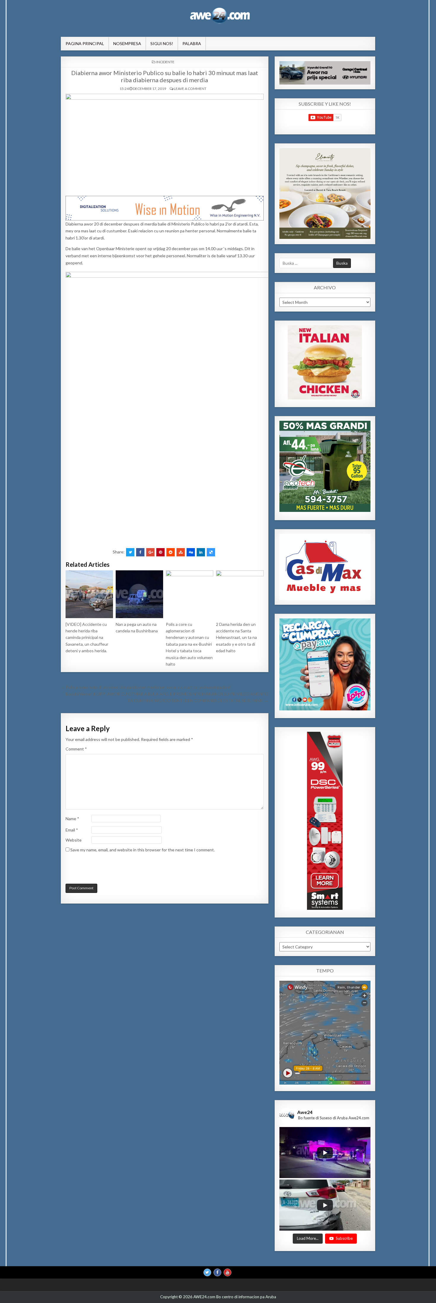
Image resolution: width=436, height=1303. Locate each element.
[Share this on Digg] (191, 552)
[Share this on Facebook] (140, 552)
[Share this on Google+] (150, 552)
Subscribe (344, 1238)
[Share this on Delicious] (211, 552)
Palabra (191, 43)
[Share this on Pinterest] (160, 552)
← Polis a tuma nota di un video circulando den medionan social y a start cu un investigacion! (145, 687)
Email (72, 829)
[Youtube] (227, 1273)
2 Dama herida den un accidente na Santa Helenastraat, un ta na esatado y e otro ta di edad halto (236, 637)
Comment (76, 748)
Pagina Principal (85, 43)
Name (72, 818)
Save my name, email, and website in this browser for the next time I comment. (142, 849)
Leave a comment (190, 88)
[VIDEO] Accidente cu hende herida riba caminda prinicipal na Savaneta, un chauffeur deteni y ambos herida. (87, 637)
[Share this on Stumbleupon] (180, 552)
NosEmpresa (127, 43)
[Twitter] (207, 1273)
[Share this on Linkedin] (201, 552)
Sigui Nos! (161, 43)
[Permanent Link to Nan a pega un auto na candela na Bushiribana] (139, 594)
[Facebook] (217, 1273)
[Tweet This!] (130, 552)
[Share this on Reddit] (170, 552)
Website (74, 839)
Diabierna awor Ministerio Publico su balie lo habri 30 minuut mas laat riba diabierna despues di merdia (164, 76)
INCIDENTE (165, 62)
